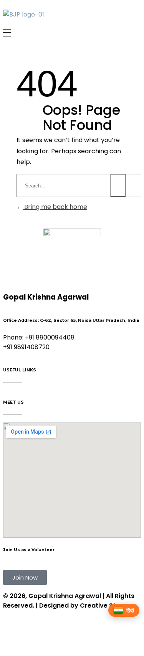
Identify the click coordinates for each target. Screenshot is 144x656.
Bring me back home (55, 206)
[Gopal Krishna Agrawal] (23, 14)
